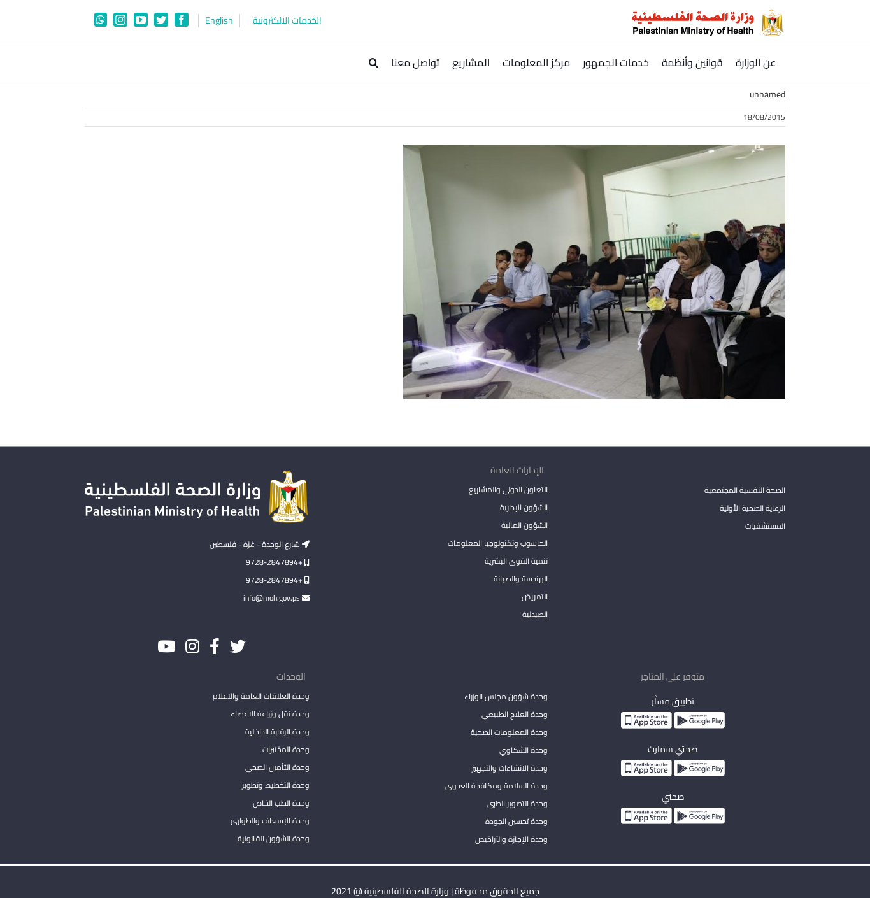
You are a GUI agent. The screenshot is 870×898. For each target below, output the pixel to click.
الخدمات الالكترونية (287, 21)
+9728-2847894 (275, 562)
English (219, 20)
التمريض (534, 596)
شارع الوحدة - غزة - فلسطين (256, 544)
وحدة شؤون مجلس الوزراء (505, 697)
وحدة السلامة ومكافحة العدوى (496, 785)
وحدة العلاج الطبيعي (514, 714)
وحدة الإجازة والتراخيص (511, 839)
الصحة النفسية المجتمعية (744, 491)
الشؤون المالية (524, 525)
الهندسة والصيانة (520, 578)
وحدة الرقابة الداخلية (277, 731)
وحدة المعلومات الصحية (509, 732)
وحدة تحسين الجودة (516, 821)
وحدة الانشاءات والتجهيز (509, 767)
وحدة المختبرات (286, 749)
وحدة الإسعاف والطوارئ (270, 820)
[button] (374, 62)
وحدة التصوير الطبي (517, 803)
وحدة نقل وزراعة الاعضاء (270, 713)
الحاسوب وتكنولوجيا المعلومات (497, 543)
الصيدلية (534, 614)
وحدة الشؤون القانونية (274, 838)
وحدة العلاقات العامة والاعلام (261, 695)
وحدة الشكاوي (523, 750)
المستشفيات (765, 525)
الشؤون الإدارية (523, 507)
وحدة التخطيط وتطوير (276, 785)
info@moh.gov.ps (272, 597)
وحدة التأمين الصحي (277, 767)
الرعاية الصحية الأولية (752, 508)
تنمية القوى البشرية (516, 560)
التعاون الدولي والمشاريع (508, 489)
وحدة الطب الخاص (281, 802)
